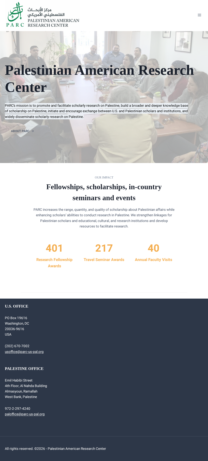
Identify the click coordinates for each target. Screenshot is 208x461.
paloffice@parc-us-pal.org (25, 414)
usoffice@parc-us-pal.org (24, 351)
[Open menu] (199, 15)
